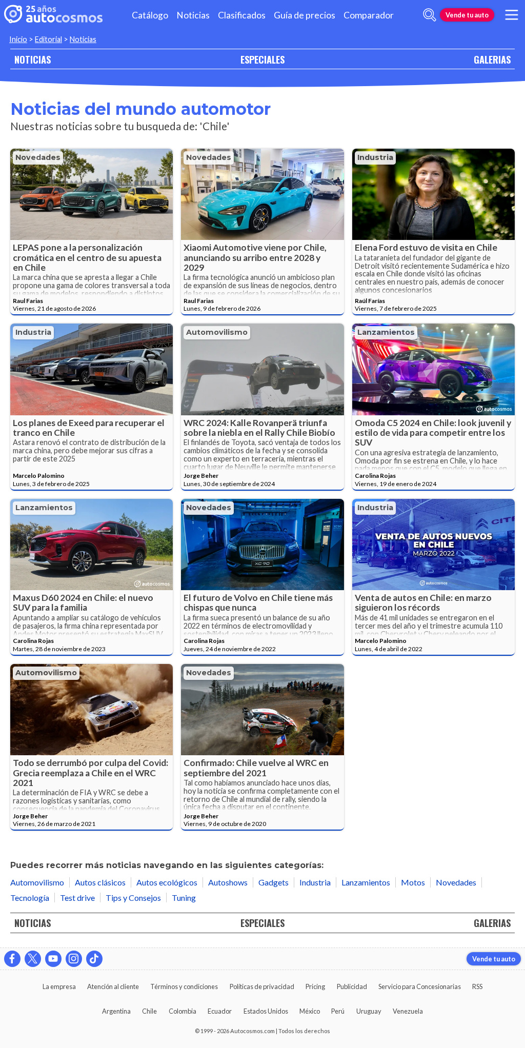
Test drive (77, 897)
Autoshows (228, 882)
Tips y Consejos (133, 897)
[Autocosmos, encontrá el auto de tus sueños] (53, 15)
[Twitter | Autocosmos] (33, 959)
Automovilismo (217, 332)
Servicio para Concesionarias (419, 986)
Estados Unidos (266, 1011)
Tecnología (29, 897)
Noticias (193, 15)
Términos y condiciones (184, 986)
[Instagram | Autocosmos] (74, 959)
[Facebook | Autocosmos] (12, 959)
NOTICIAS (32, 59)
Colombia (182, 1011)
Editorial (48, 39)
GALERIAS (492, 59)
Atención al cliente (113, 986)
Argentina (116, 1011)
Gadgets (273, 882)
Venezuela (408, 1011)
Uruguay (368, 1011)
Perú (338, 1011)
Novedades (37, 157)
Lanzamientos (386, 332)
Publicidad (352, 986)
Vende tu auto (467, 15)
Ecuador (220, 1011)
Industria (375, 157)
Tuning (184, 897)
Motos (413, 882)
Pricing (315, 986)
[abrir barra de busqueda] (429, 15)
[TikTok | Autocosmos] (94, 959)
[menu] (511, 15)
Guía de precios (304, 15)
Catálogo (150, 15)
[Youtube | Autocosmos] (53, 959)
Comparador (369, 15)
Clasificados (242, 15)
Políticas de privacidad (262, 986)
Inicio (18, 39)
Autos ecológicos (166, 882)
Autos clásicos (100, 882)
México (309, 1011)
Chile (149, 1011)
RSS (477, 986)
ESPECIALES (262, 59)
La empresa (59, 986)
